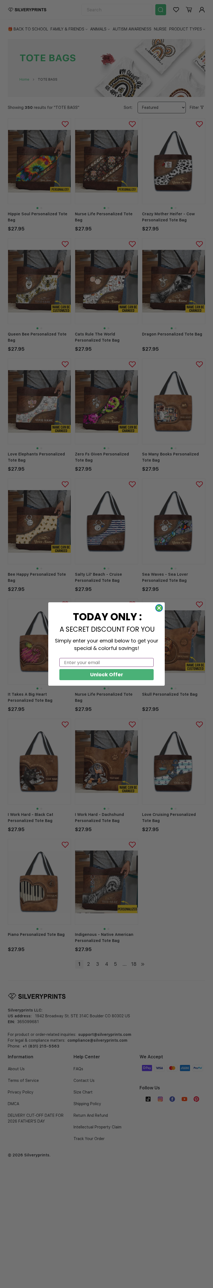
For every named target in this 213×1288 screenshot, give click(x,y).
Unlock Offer (106, 674)
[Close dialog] (159, 608)
